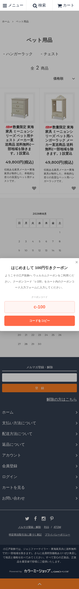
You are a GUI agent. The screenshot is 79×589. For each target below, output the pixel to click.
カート (68, 5)
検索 (41, 5)
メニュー (15, 5)
